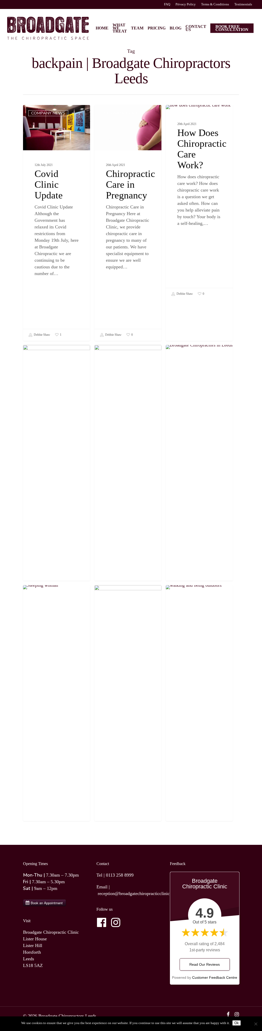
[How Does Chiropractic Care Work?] (199, 202)
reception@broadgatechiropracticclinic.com (138, 893)
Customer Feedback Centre (214, 977)
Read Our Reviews (204, 964)
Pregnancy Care (121, 113)
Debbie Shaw (41, 334)
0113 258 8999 (120, 875)
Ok (236, 1023)
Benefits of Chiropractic (189, 115)
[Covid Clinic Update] (56, 223)
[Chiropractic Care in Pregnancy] (127, 223)
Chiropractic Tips (122, 593)
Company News (48, 113)
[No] (255, 1023)
